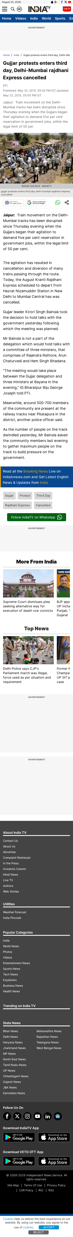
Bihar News (10, 1031)
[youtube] (37, 1116)
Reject (38, 1232)
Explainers (10, 980)
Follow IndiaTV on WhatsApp (33, 517)
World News (11, 946)
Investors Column (14, 869)
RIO (41, 1190)
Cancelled (43, 505)
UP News (9, 1070)
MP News (9, 1053)
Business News (13, 985)
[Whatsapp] (57, 202)
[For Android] (19, 1161)
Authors (8, 885)
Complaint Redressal (16, 857)
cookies (28, 1227)
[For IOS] (54, 1161)
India (34, 18)
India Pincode (12, 917)
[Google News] (13, 202)
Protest (25, 495)
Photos (7, 951)
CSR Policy (26, 1190)
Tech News (10, 974)
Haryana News (13, 1042)
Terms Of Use (33, 1185)
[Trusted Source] (36, 202)
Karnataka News (14, 1093)
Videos (20, 18)
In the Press (11, 863)
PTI (5, 85)
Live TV (8, 880)
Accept (49, 1227)
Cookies (8, 1218)
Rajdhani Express (17, 505)
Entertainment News (16, 963)
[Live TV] (67, 9)
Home (6, 18)
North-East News (14, 1059)
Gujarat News (12, 1081)
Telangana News (47, 1042)
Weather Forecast (14, 912)
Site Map (13, 1185)
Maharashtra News (48, 1031)
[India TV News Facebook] (61, 2)
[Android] (56, 2)
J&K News (10, 1087)
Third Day (43, 495)
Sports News (11, 968)
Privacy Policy (56, 1185)
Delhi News (10, 1036)
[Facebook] (7, 1116)
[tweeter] (17, 1116)
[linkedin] (48, 1116)
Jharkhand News (14, 1048)
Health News (11, 991)
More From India (36, 562)
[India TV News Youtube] (69, 2)
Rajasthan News (47, 1036)
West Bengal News (48, 1048)
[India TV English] (39, 9)
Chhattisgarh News (15, 1076)
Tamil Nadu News (14, 1065)
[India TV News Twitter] (65, 2)
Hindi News (10, 874)
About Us (9, 846)
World (46, 18)
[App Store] (54, 1137)
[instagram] (27, 1116)
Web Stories (11, 891)
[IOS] (52, 2)
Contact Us (10, 840)
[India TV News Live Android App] (19, 1137)
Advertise (9, 852)
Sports (60, 18)
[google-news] (58, 1116)
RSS (51, 1190)
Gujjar (9, 495)
